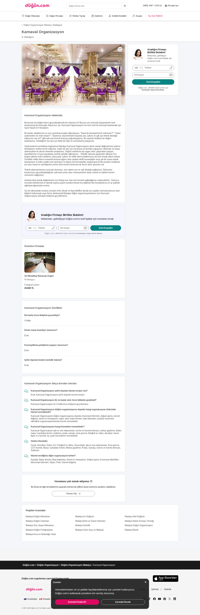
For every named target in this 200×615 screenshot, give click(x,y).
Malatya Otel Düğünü (135, 516)
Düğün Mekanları (32, 16)
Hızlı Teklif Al (156, 16)
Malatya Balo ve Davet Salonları (90, 521)
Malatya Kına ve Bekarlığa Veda (41, 534)
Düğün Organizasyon (48, 565)
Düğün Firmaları (56, 16)
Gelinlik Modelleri (119, 16)
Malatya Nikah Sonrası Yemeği (139, 521)
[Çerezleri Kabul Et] (145, 582)
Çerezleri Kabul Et (77, 602)
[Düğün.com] (37, 6)
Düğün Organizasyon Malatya (76, 565)
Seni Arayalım (106, 228)
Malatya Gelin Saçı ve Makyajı (89, 530)
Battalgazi (57, 25)
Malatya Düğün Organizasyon (139, 525)
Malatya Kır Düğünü (84, 516)
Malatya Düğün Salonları (37, 521)
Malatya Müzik (131, 530)
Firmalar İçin (173, 5)
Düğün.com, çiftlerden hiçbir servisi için (73, 233)
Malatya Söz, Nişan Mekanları (40, 525)
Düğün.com (29, 565)
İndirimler (98, 16)
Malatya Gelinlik (82, 525)
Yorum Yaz (71, 493)
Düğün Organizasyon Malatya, (38, 25)
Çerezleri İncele (123, 602)
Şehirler (155, 589)
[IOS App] (165, 578)
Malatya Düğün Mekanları (38, 516)
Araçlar (139, 16)
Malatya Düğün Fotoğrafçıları (39, 530)
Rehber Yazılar (79, 16)
